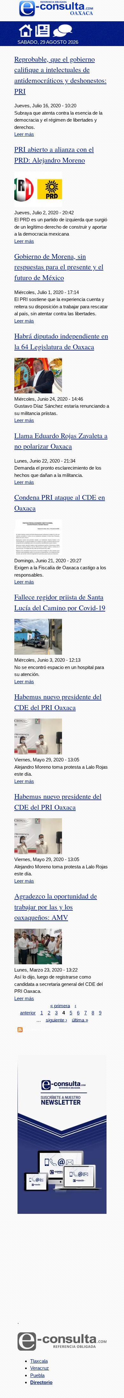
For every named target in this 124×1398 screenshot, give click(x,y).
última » (80, 1019)
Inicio (25, 30)
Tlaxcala (39, 1361)
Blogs (75, 30)
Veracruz (39, 1368)
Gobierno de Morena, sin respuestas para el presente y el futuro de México (58, 266)
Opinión (62, 30)
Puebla (37, 1375)
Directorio (41, 1382)
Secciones (42, 30)
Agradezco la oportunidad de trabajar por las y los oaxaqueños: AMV (55, 906)
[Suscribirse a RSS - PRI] (20, 1030)
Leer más (24, 134)
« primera (60, 1005)
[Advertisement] (65, 1262)
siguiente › (56, 1019)
